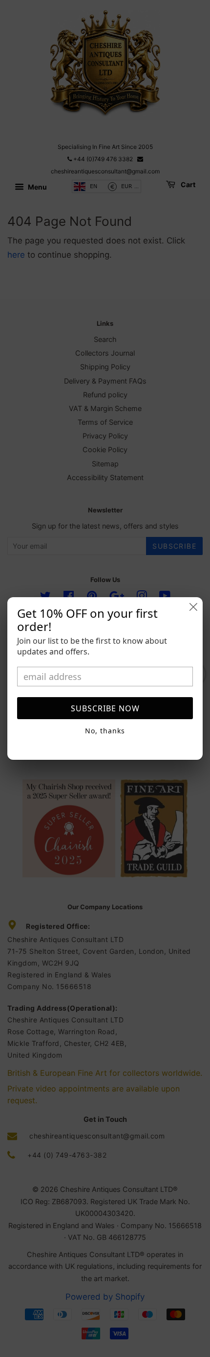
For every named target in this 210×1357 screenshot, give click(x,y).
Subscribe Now (105, 708)
